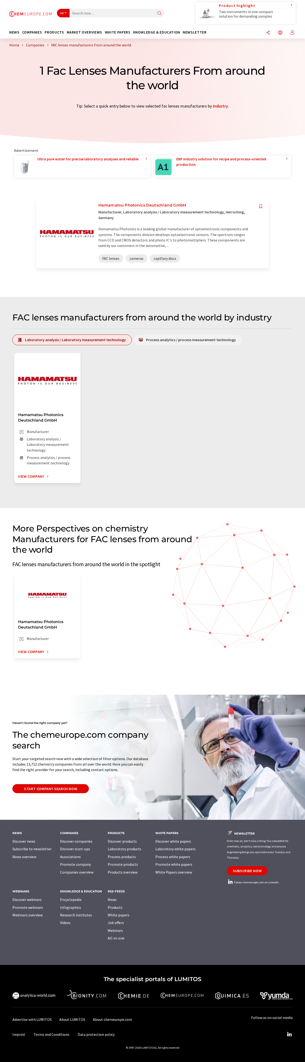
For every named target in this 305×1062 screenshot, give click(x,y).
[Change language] (280, 33)
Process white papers (172, 856)
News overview (24, 856)
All (62, 13)
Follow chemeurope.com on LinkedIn (256, 882)
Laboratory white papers (175, 848)
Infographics (70, 907)
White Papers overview (173, 872)
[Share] (268, 33)
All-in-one (116, 938)
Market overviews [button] (84, 32)
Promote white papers (173, 864)
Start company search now (50, 788)
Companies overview (76, 872)
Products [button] (54, 32)
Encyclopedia (70, 899)
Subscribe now (247, 870)
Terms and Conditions (51, 1034)
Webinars (115, 930)
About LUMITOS (72, 1019)
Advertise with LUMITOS (32, 1019)
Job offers (116, 922)
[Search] (159, 13)
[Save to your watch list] (260, 206)
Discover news (23, 841)
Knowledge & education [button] (156, 32)
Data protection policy (96, 1034)
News (112, 899)
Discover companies (76, 841)
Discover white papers (173, 841)
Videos (65, 922)
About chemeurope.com (112, 1019)
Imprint (18, 1034)
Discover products (122, 841)
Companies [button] (32, 32)
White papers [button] (118, 32)
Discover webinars (27, 899)
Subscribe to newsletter (31, 848)
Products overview (122, 872)
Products (115, 907)
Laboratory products (124, 848)
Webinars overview (27, 915)
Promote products (123, 864)
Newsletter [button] (194, 32)
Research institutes (76, 915)
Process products (122, 856)
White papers (118, 915)
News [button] (14, 32)
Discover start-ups (75, 848)
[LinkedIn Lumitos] (289, 1034)
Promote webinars (27, 907)
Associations (70, 856)
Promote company (75, 864)
